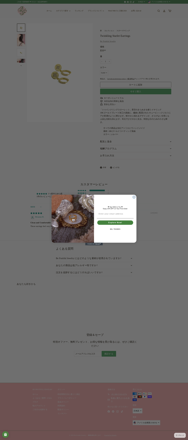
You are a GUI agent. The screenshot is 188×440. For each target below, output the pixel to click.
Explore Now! (115, 222)
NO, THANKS (115, 229)
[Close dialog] (134, 197)
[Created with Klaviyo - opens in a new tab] (94, 244)
